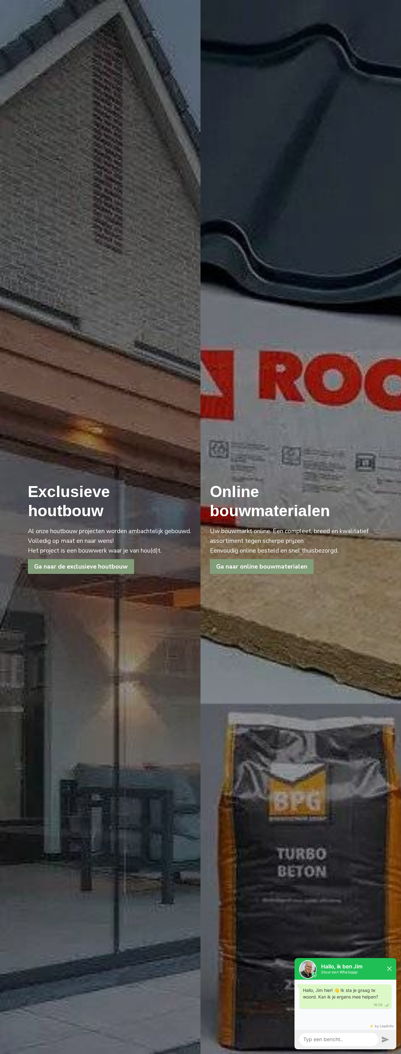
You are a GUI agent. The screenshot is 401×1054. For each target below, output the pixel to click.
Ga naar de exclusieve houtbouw (81, 566)
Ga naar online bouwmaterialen (261, 566)
